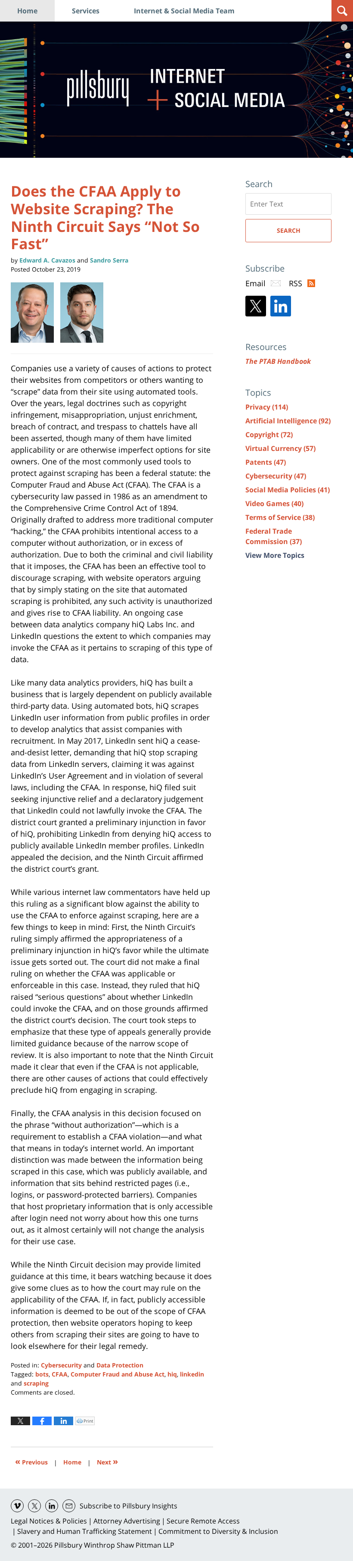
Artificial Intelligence (288, 420)
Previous (31, 1461)
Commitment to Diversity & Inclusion (218, 1531)
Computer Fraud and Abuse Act (117, 1374)
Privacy (266, 407)
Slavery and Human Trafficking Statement (84, 1531)
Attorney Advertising (126, 1521)
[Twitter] (255, 306)
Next (107, 1461)
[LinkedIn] (280, 306)
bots (42, 1374)
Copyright (269, 434)
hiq (172, 1374)
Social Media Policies (287, 489)
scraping (36, 1383)
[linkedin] (51, 1505)
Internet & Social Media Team (184, 11)
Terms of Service (280, 517)
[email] (68, 1505)
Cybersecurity (61, 1365)
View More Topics (274, 555)
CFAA (60, 1374)
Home (27, 11)
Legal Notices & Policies (49, 1521)
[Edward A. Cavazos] (35, 312)
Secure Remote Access (203, 1521)
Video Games (274, 503)
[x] (34, 1505)
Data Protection (119, 1365)
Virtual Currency (280, 448)
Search (288, 230)
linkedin (192, 1374)
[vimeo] (17, 1505)
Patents (265, 462)
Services (85, 11)
